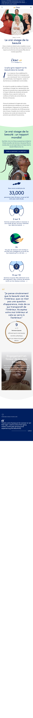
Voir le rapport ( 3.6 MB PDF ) (16, 151)
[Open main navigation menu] (31, 7)
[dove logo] (16, 7)
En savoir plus (16, 374)
